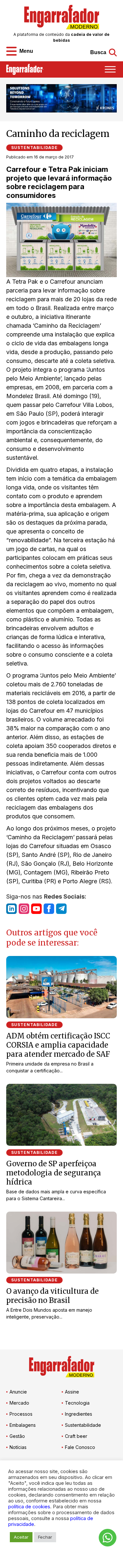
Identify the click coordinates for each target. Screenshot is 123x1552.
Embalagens (23, 1425)
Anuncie (18, 1392)
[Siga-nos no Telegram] (61, 908)
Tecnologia (77, 1403)
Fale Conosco (80, 1447)
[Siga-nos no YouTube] (36, 908)
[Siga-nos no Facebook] (49, 908)
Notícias (18, 1447)
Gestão (17, 1436)
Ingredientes (78, 1414)
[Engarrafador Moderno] (61, 17)
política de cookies (29, 1507)
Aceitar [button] (21, 1537)
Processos (21, 1414)
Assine (72, 1392)
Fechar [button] (45, 1537)
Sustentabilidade (34, 147)
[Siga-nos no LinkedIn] (11, 908)
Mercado (19, 1403)
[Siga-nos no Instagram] (24, 908)
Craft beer (76, 1436)
